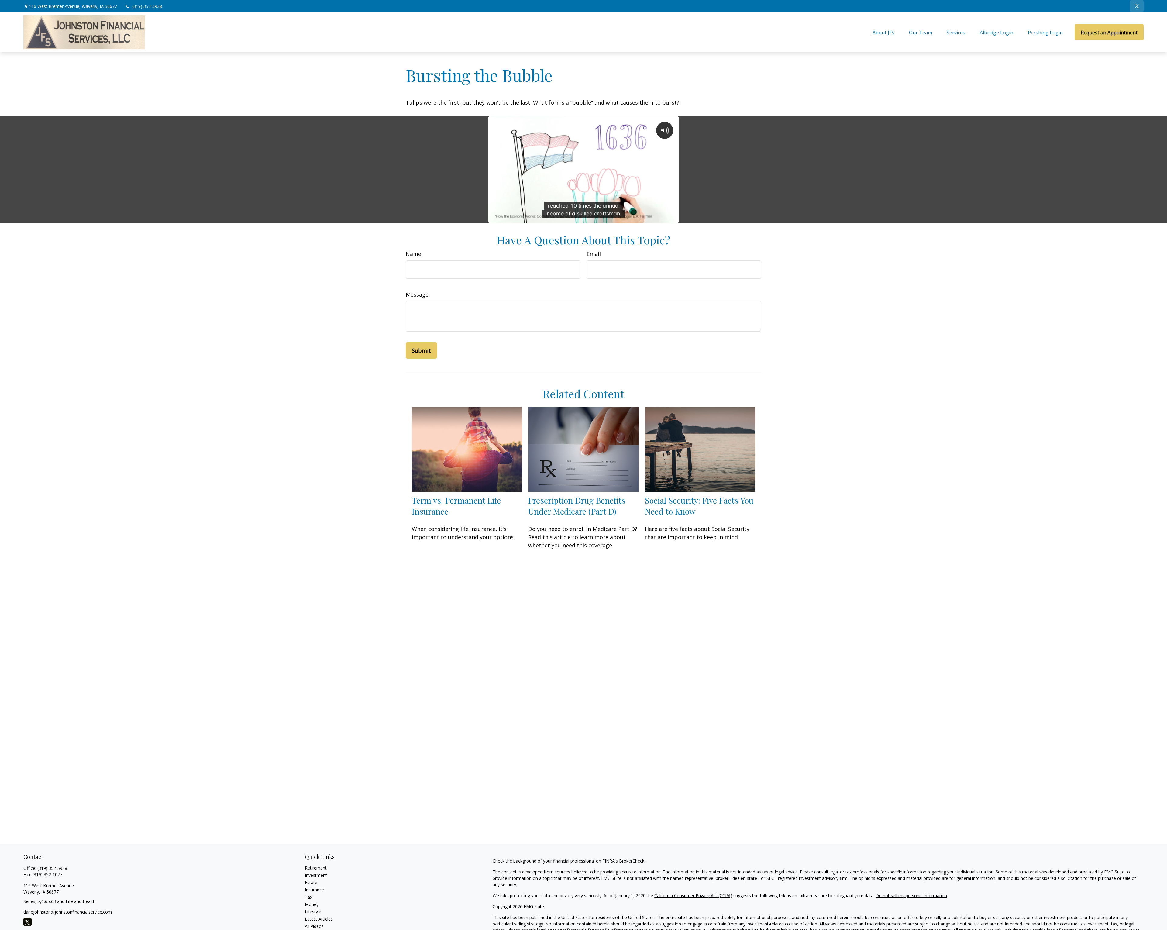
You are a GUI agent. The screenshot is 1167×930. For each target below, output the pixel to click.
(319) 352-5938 (147, 6)
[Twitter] (1137, 6)
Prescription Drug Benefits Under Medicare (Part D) (576, 506)
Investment (316, 875)
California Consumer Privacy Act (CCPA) (693, 895)
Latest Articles (319, 919)
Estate (311, 882)
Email (594, 253)
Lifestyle (313, 911)
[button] (883, 32)
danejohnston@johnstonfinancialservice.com (67, 912)
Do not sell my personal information (911, 895)
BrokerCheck (631, 861)
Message (417, 294)
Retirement (316, 868)
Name (413, 253)
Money (311, 904)
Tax (308, 897)
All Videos (314, 926)
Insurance (314, 890)
